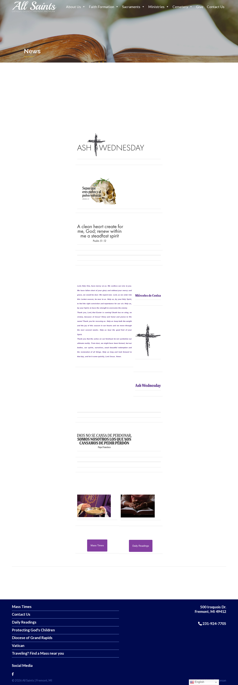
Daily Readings (24, 622)
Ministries (156, 7)
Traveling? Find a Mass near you (38, 653)
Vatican (18, 646)
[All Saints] (34, 12)
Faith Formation (101, 7)
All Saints (28, 680)
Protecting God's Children (33, 630)
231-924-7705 (214, 623)
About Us (73, 7)
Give (199, 7)
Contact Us (215, 7)
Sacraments (131, 7)
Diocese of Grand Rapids (32, 638)
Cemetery (180, 7)
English (199, 681)
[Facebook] (13, 674)
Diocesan (220, 680)
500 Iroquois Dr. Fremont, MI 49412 (210, 609)
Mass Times (22, 607)
